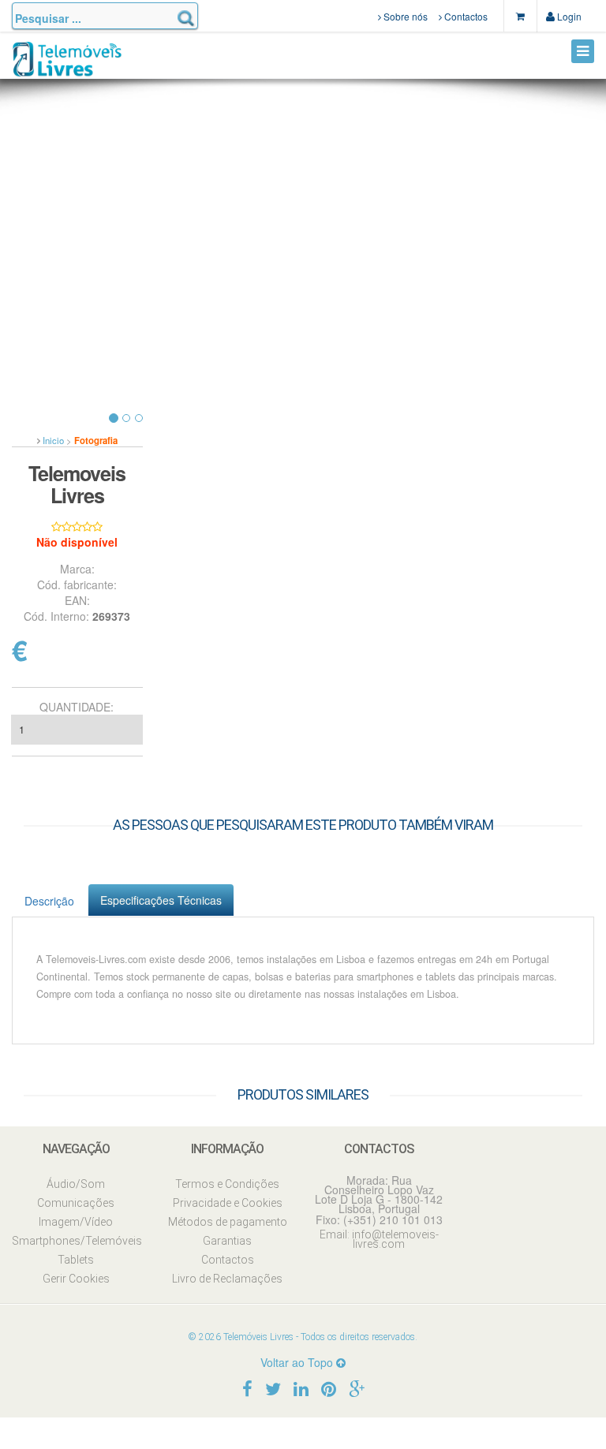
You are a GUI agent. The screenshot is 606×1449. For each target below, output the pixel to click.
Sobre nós (404, 16)
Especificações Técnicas (161, 900)
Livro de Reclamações (227, 1278)
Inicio (53, 440)
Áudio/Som (76, 1184)
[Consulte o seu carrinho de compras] (520, 16)
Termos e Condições (227, 1184)
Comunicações (75, 1203)
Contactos (465, 16)
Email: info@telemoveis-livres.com (379, 1239)
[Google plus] (357, 1388)
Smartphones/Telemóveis (76, 1240)
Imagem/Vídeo (76, 1222)
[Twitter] (273, 1388)
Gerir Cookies (76, 1278)
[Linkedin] (301, 1388)
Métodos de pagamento (227, 1222)
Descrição (49, 901)
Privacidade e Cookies (227, 1203)
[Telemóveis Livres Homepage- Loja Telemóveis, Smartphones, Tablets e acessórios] (67, 65)
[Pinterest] (328, 1388)
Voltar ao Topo (298, 1362)
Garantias (227, 1240)
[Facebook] (247, 1388)
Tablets (76, 1259)
